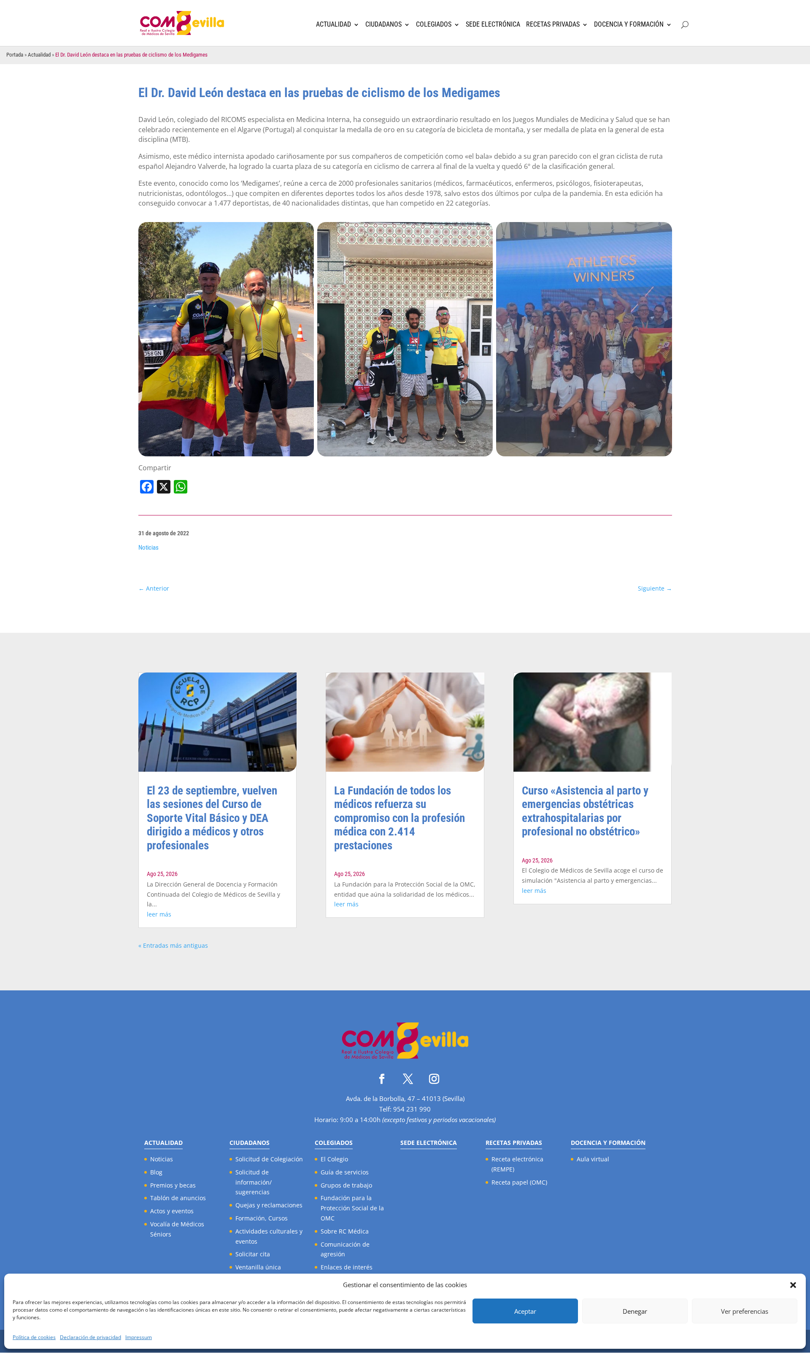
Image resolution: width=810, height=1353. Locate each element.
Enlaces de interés (347, 1267)
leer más (159, 914)
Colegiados (433, 24)
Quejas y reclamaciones (268, 1205)
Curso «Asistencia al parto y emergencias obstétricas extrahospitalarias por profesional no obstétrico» (585, 811)
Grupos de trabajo (346, 1185)
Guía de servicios (345, 1172)
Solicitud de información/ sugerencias (253, 1182)
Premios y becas (173, 1185)
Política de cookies (34, 1337)
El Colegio (334, 1159)
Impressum (138, 1337)
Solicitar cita (252, 1254)
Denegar (635, 1311)
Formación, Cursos (261, 1218)
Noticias (148, 547)
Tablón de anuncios (178, 1198)
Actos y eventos (172, 1211)
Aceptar (525, 1311)
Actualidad (333, 24)
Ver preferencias (744, 1311)
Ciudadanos (383, 24)
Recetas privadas (553, 24)
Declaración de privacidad (90, 1337)
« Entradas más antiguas (173, 945)
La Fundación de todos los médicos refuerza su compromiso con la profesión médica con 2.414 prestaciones (399, 818)
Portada (14, 55)
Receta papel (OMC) (519, 1182)
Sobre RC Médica (345, 1231)
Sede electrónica (493, 24)
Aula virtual (593, 1159)
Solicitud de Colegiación (269, 1159)
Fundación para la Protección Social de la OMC (352, 1208)
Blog (156, 1172)
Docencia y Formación (629, 24)
